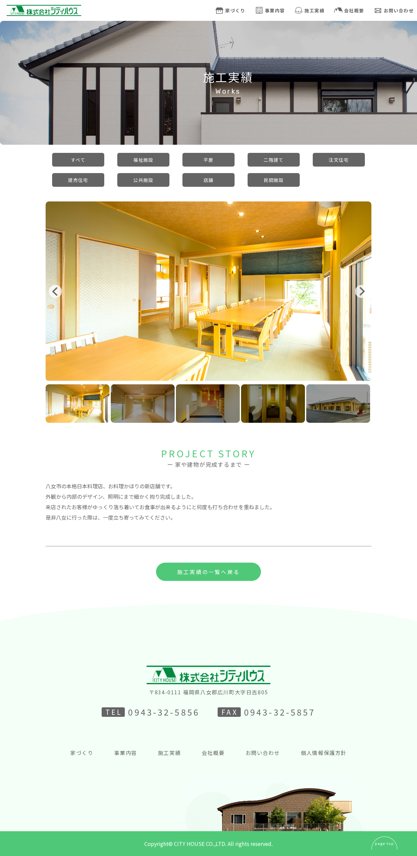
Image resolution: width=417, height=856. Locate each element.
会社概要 (354, 10)
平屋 (209, 159)
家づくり (235, 10)
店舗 (209, 180)
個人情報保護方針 (324, 753)
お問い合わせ (263, 753)
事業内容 (275, 10)
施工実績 (314, 10)
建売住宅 (78, 180)
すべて (78, 159)
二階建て (274, 159)
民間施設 (274, 180)
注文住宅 (339, 159)
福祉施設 (143, 159)
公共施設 (143, 180)
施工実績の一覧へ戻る (208, 572)
